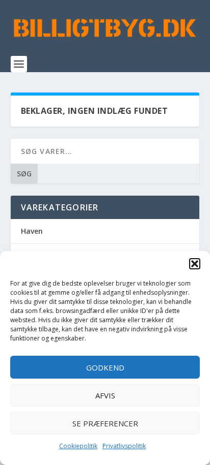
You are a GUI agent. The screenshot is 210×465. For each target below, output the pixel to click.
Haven (32, 231)
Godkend (105, 367)
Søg (24, 173)
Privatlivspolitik (124, 446)
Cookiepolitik (78, 446)
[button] (195, 264)
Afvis (105, 395)
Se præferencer (105, 423)
